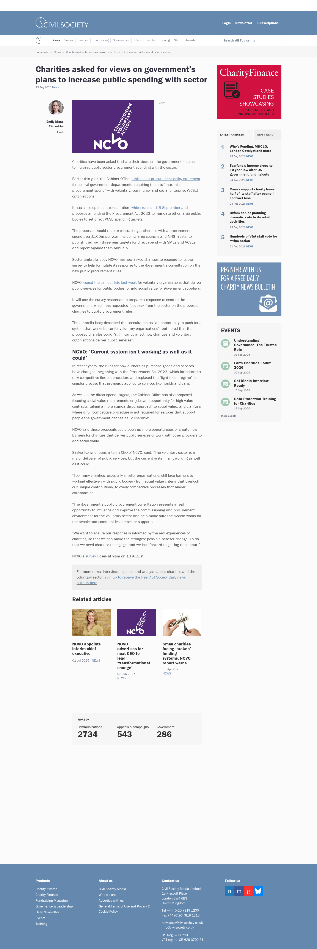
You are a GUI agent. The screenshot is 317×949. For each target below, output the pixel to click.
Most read (265, 134)
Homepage (42, 52)
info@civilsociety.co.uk (178, 927)
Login (226, 23)
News (56, 40)
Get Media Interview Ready (251, 383)
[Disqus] (131, 802)
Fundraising (100, 40)
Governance (121, 40)
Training (164, 40)
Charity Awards (46, 889)
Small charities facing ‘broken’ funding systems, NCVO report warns (177, 653)
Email (60, 132)
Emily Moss (55, 121)
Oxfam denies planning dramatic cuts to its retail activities (250, 217)
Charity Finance (47, 894)
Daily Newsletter (47, 912)
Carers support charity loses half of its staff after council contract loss (252, 193)
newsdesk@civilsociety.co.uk (182, 922)
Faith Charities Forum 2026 (252, 365)
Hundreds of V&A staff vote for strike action (253, 238)
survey (90, 556)
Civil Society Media (112, 889)
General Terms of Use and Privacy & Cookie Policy (124, 909)
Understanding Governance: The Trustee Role (255, 345)
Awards (190, 40)
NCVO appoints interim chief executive (86, 648)
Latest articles (232, 134)
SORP (137, 40)
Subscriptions (268, 23)
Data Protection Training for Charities (255, 401)
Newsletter (243, 23)
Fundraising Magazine (52, 900)
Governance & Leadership (54, 906)
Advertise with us (111, 900)
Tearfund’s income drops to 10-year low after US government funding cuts (251, 170)
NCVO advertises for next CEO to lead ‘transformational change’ (133, 655)
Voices (68, 40)
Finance (83, 40)
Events (150, 40)
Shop (177, 40)
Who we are (107, 894)
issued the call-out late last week (110, 282)
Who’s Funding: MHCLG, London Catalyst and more (250, 148)
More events (228, 416)
